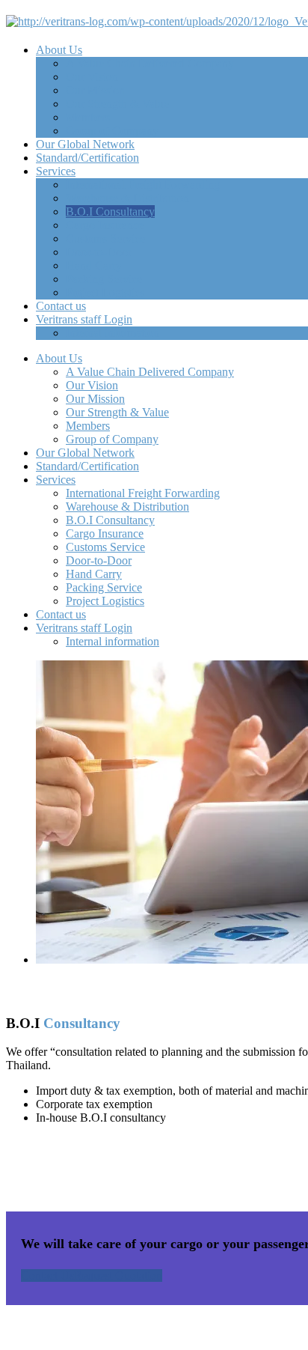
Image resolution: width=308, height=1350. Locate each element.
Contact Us (47, 1275)
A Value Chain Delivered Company (150, 63)
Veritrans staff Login (84, 319)
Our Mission (95, 90)
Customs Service (105, 238)
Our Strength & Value (117, 103)
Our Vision (92, 76)
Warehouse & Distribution (127, 198)
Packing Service (104, 279)
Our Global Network (85, 144)
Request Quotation (118, 1275)
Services (56, 171)
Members (88, 117)
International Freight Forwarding (143, 184)
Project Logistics (105, 292)
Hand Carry (94, 265)
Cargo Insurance (105, 225)
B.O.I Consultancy (110, 211)
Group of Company (112, 130)
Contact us (61, 306)
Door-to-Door (99, 252)
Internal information (112, 332)
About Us (59, 49)
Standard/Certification (87, 157)
